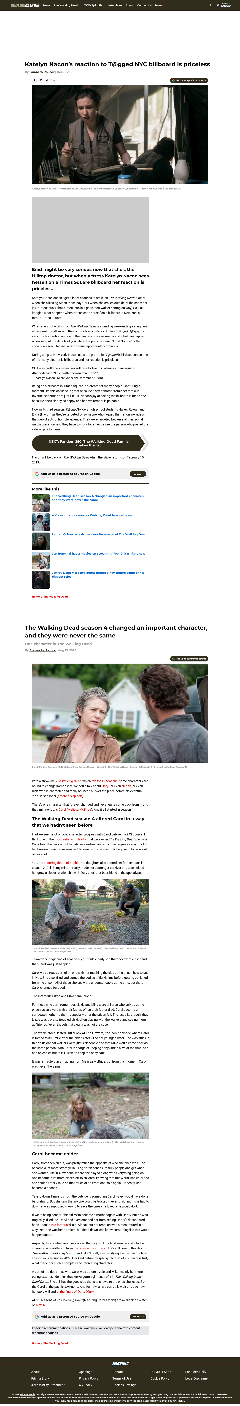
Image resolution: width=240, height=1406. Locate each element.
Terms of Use (121, 1378)
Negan (126, 786)
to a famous (59, 1225)
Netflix (40, 1305)
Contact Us (144, 5)
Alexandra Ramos (42, 650)
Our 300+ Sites (160, 1372)
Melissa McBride (79, 809)
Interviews (115, 5)
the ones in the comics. (89, 1248)
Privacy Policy (88, 1378)
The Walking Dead (66, 5)
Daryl (105, 786)
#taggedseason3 (44, 373)
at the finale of (74, 1291)
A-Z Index (85, 1385)
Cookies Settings (124, 1385)
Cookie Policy (159, 1378)
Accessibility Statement (48, 1385)
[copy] (53, 80)
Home (36, 596)
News (46, 5)
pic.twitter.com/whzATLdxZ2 (77, 373)
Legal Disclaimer (197, 1378)
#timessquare (114, 368)
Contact (118, 1372)
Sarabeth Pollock (42, 72)
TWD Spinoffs (93, 5)
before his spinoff (70, 796)
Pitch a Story (40, 1378)
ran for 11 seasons (104, 781)
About (130, 5)
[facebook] (211, 5)
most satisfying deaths (70, 839)
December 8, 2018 (91, 378)
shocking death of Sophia (61, 863)
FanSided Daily (195, 1372)
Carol (62, 809)
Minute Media (27, 1394)
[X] (218, 5)
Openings (85, 1372)
